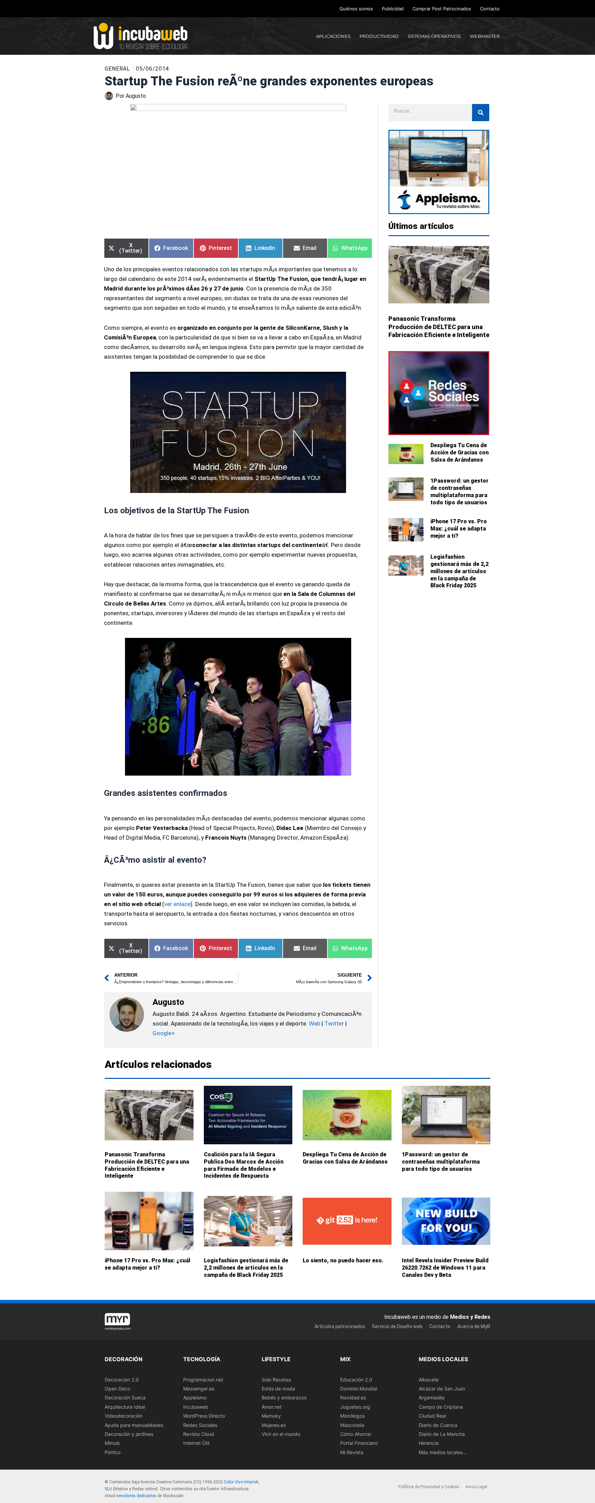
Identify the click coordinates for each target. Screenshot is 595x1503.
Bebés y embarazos (284, 1398)
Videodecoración (124, 1416)
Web (314, 1023)
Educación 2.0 (356, 1380)
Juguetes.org (355, 1407)
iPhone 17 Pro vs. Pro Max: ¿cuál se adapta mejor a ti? (458, 528)
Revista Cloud (198, 1434)
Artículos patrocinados (339, 1326)
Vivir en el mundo (281, 1434)
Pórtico (113, 1452)
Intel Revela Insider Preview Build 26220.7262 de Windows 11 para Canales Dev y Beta (445, 1267)
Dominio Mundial (358, 1388)
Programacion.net (203, 1380)
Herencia (429, 1443)
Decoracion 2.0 (122, 1380)
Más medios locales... (443, 1452)
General (117, 68)
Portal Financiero (359, 1443)
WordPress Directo (204, 1416)
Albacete (429, 1380)
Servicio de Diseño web (397, 1326)
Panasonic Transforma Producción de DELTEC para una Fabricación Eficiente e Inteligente (438, 326)
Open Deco (117, 1388)
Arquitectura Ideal (125, 1407)
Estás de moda (278, 1388)
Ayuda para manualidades (134, 1425)
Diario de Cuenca (438, 1425)
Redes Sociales (200, 1425)
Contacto (490, 8)
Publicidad (393, 8)
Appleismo (195, 1398)
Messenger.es (198, 1388)
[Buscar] (480, 112)
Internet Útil (196, 1443)
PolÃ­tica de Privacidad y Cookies (428, 1487)
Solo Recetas (276, 1380)
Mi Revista (351, 1452)
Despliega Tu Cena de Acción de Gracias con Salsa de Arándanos (459, 452)
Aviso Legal (476, 1487)
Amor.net (272, 1407)
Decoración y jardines (129, 1434)
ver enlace (177, 904)
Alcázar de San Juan (442, 1388)
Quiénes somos (356, 8)
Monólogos (352, 1416)
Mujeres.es (274, 1425)
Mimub (112, 1443)
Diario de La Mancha (442, 1434)
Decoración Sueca (125, 1398)
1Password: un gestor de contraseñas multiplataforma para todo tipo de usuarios (459, 491)
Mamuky (271, 1416)
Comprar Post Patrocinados (442, 8)
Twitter (334, 1023)
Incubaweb (195, 1407)
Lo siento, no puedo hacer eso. (343, 1260)
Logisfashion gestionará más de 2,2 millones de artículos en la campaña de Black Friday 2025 (459, 571)
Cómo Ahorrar (355, 1434)
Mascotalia (352, 1425)
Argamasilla (432, 1398)
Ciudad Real (432, 1416)
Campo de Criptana (441, 1407)
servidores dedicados (136, 1495)
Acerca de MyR (473, 1326)
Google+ (164, 1033)
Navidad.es (353, 1398)
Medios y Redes (470, 1317)
